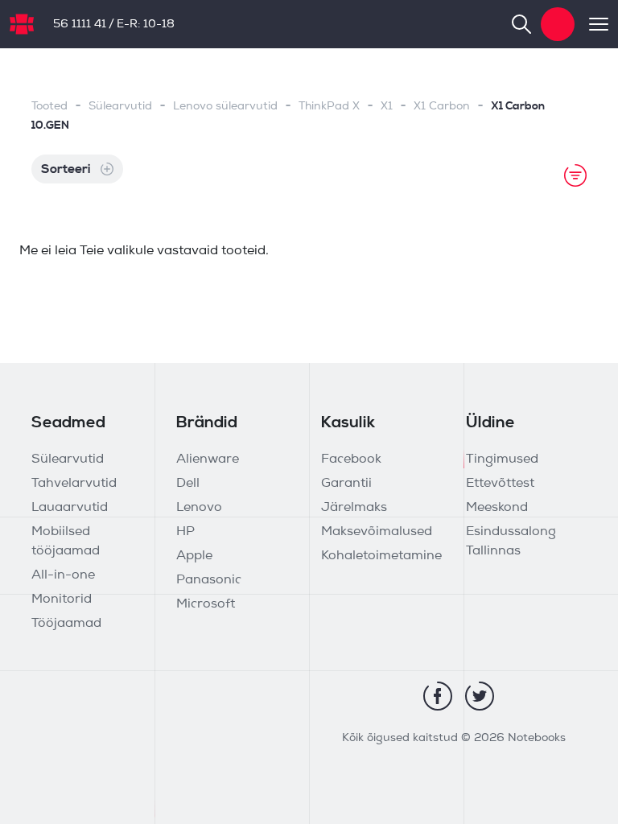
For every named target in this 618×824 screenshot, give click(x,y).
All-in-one (63, 575)
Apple (194, 556)
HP (185, 531)
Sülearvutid (120, 107)
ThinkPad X (329, 107)
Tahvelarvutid (74, 483)
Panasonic (208, 580)
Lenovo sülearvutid (225, 107)
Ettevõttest (500, 483)
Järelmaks (354, 507)
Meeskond (497, 507)
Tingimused (502, 459)
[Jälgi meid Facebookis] (437, 696)
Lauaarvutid (69, 507)
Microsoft (205, 604)
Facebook (351, 459)
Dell (188, 483)
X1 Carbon (442, 107)
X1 (387, 107)
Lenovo (199, 507)
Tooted (49, 107)
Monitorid (61, 599)
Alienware (207, 459)
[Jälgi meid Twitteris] (479, 696)
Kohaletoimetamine (381, 556)
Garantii (346, 483)
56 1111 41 (79, 25)
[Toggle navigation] (591, 24)
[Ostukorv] (558, 24)
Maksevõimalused (376, 531)
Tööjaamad (66, 623)
